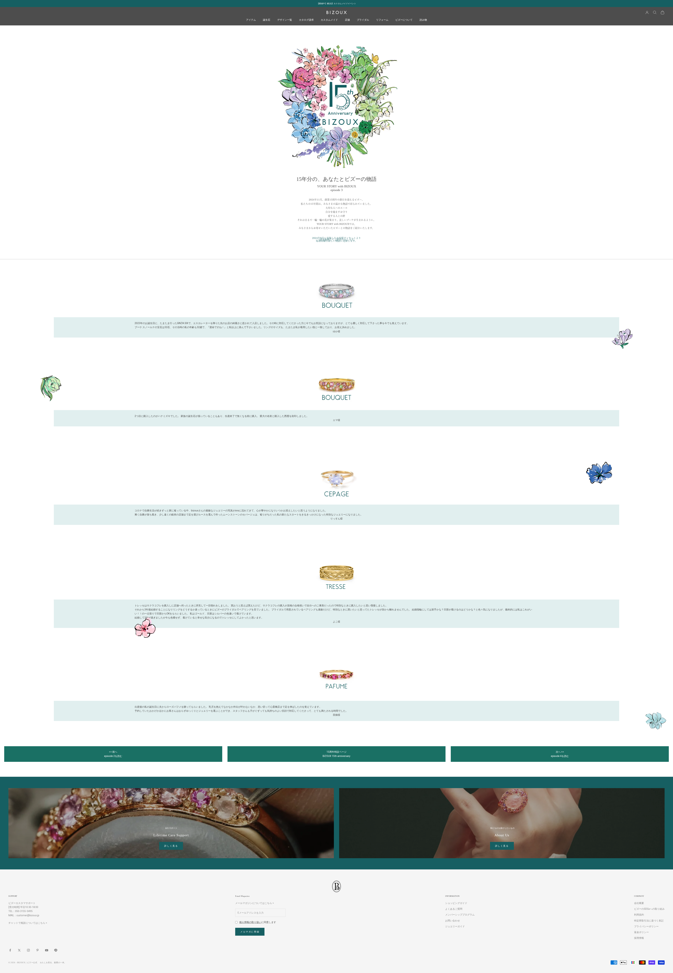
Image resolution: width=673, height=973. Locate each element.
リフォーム (382, 20)
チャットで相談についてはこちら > (27, 922)
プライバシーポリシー (646, 926)
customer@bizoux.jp (27, 915)
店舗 (347, 20)
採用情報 (639, 938)
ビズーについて (404, 20)
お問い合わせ (452, 920)
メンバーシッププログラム (460, 914)
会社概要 (639, 903)
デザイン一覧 (284, 20)
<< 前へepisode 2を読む (113, 753)
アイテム (251, 20)
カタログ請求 (306, 20)
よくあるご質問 (453, 908)
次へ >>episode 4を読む (560, 753)
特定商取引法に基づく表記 (649, 920)
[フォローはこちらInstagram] (28, 950)
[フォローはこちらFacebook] (10, 950)
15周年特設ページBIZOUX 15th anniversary (336, 753)
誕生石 (266, 20)
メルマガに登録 (249, 931)
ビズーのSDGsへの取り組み (649, 908)
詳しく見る (171, 846)
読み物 (423, 20)
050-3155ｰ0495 (24, 911)
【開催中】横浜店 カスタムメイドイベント (336, 3)
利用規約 (639, 914)
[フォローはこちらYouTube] (46, 950)
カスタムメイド (329, 20)
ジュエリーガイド (455, 926)
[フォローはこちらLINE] (55, 950)
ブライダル (363, 20)
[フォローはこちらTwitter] (19, 950)
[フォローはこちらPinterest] (37, 950)
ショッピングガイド (456, 903)
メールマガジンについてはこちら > (254, 903)
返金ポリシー (641, 932)
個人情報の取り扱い (250, 922)
